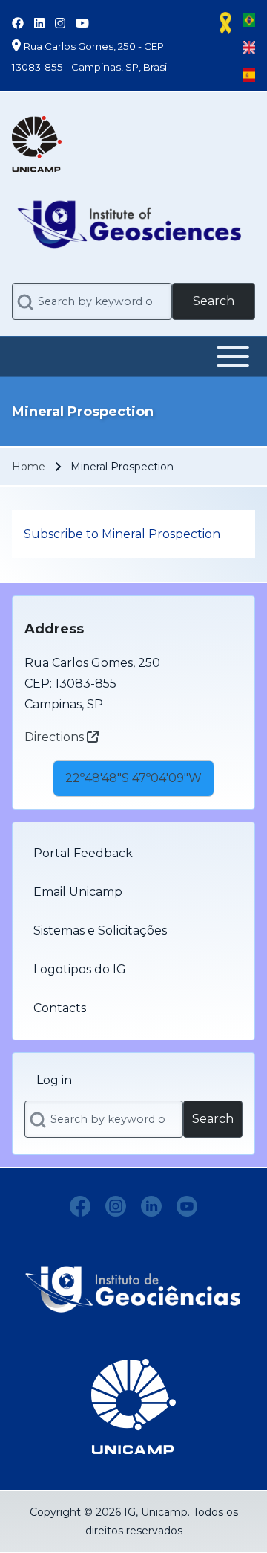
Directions (55, 737)
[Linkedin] (151, 1206)
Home (28, 466)
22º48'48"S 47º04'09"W (133, 778)
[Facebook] (80, 1206)
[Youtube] (187, 1206)
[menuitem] (133, 853)
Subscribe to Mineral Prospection (122, 534)
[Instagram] (116, 1206)
